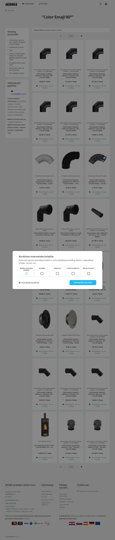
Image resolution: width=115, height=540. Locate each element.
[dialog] (57, 270)
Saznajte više (31, 263)
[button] (29, 282)
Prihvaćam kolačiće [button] (83, 282)
